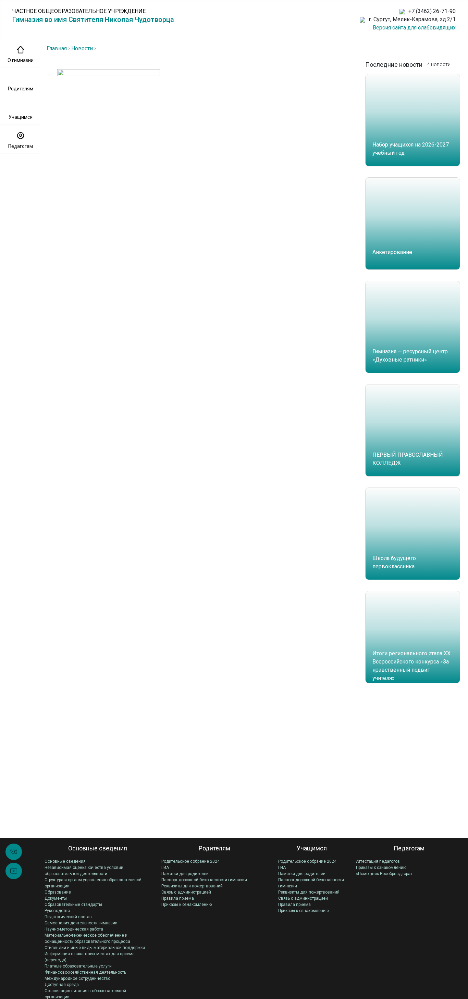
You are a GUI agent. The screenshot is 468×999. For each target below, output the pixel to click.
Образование (58, 892)
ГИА (165, 867)
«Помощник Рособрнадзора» (384, 873)
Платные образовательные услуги (78, 966)
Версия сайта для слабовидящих (414, 27)
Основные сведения (65, 861)
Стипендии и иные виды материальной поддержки (95, 947)
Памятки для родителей (185, 873)
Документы (56, 898)
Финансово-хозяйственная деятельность (85, 972)
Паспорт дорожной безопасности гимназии (204, 879)
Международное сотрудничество (77, 978)
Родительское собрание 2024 (190, 861)
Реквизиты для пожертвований (192, 886)
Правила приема (177, 898)
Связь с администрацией (186, 892)
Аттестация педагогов (378, 861)
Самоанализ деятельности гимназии (81, 923)
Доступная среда (62, 984)
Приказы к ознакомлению (186, 904)
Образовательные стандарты (73, 904)
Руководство (57, 910)
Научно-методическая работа (74, 929)
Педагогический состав (68, 916)
